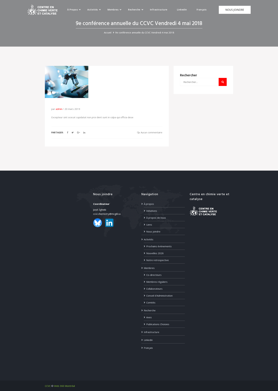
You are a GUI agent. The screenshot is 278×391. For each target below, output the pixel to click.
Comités (150, 302)
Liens (149, 224)
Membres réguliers (156, 281)
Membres (113, 9)
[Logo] (42, 9)
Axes (149, 317)
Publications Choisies (157, 324)
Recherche (134, 9)
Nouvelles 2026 (155, 253)
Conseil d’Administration (159, 295)
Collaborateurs (154, 288)
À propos (72, 9)
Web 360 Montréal (64, 385)
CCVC (48, 385)
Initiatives (151, 210)
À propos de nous (156, 217)
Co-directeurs (154, 274)
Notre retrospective (157, 260)
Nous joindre (153, 231)
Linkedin (182, 9)
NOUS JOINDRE (234, 10)
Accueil (107, 32)
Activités (92, 9)
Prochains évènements (159, 246)
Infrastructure (158, 9)
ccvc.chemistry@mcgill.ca (106, 213)
